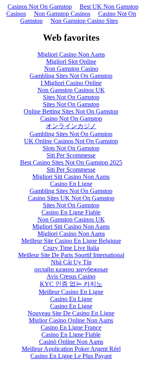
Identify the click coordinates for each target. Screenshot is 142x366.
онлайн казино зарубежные (71, 269)
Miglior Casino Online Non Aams (71, 320)
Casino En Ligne (71, 183)
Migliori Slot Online (71, 61)
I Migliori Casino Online (71, 83)
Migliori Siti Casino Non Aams (71, 176)
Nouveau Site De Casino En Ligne (71, 313)
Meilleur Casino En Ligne (71, 291)
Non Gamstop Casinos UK (71, 90)
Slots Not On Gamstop (71, 148)
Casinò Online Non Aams (71, 341)
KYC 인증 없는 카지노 (71, 284)
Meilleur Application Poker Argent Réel (71, 348)
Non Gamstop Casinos (62, 13)
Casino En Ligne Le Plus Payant (71, 356)
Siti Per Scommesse (71, 155)
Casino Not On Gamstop (71, 118)
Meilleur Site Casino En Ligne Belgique (71, 240)
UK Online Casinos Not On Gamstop (71, 141)
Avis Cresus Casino (71, 276)
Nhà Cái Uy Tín (71, 262)
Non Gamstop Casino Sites (84, 20)
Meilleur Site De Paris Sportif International (71, 255)
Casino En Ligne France (71, 327)
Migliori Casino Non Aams (71, 54)
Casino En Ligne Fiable (71, 212)
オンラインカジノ (71, 126)
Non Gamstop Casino (71, 68)
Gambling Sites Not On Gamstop (71, 75)
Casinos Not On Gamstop (39, 6)
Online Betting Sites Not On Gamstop (71, 111)
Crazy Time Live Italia (71, 248)
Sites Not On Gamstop (71, 97)
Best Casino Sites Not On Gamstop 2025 (71, 162)
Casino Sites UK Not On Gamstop (71, 198)
